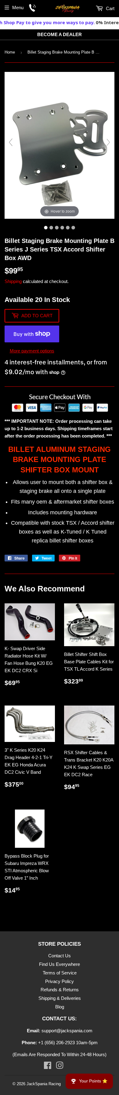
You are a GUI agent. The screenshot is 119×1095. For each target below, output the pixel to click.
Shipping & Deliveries (59, 998)
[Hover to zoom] (59, 144)
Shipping (13, 281)
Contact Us (59, 955)
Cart (109, 8)
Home (10, 52)
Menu (17, 7)
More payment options (32, 350)
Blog (59, 1006)
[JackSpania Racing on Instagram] (59, 1066)
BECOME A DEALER (59, 34)
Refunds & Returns (60, 989)
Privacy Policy (59, 981)
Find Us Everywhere (59, 964)
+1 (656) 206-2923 (56, 1042)
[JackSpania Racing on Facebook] (48, 1066)
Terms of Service (60, 972)
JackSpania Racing (44, 1084)
